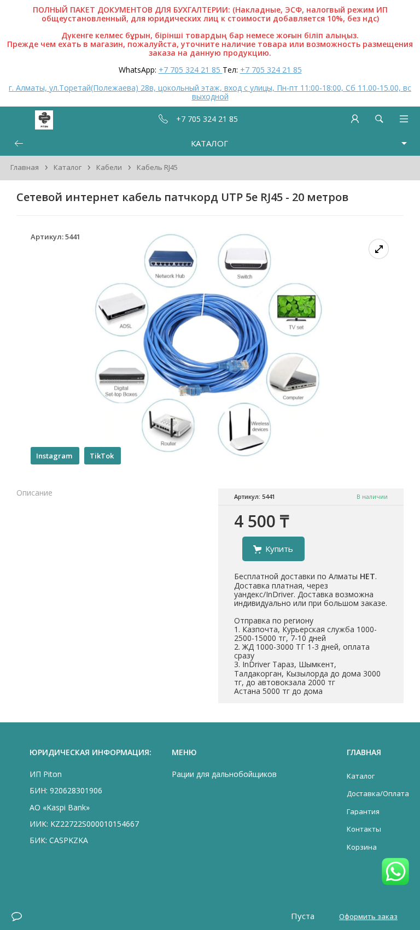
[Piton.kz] (28, 119)
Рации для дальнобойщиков (224, 774)
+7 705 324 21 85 (191, 69)
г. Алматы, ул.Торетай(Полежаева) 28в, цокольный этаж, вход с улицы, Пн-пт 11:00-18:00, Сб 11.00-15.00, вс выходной (210, 92)
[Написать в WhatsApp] (395, 872)
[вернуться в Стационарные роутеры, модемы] (18, 143)
